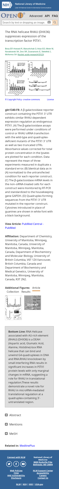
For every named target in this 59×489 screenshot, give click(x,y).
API (47, 16)
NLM (18, 484)
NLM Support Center (43, 470)
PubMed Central (32, 224)
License (50, 99)
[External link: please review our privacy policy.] (9, 463)
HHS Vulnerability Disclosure (16, 476)
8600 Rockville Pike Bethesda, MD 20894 (43, 463)
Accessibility (43, 473)
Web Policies (16, 470)
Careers (43, 475)
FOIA (16, 473)
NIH (25, 484)
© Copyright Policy (13, 99)
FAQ (55, 16)
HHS (31, 484)
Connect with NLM (16, 457)
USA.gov (39, 484)
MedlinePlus (27, 445)
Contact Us (43, 478)
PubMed (10, 228)
